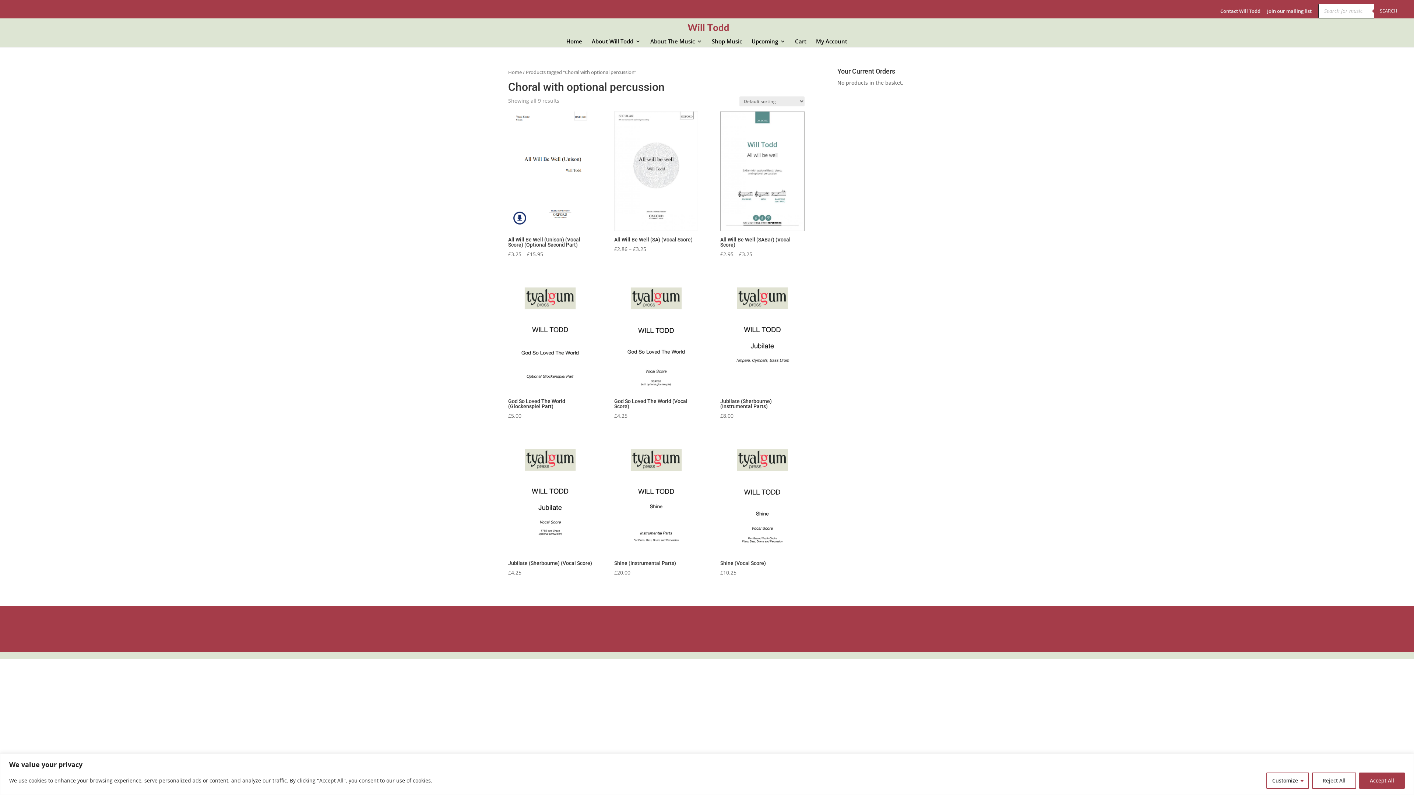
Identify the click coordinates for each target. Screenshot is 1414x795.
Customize (1285, 780)
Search (1388, 10)
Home (574, 42)
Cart (800, 42)
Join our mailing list (1289, 11)
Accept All (1382, 780)
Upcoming (765, 42)
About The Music (672, 42)
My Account (831, 42)
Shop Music (727, 42)
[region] (707, 774)
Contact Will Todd (1240, 11)
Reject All (1334, 780)
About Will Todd (612, 42)
